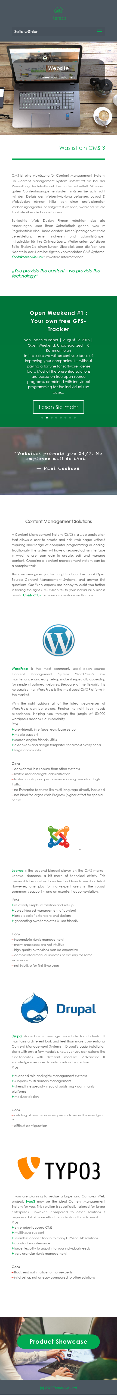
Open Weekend (41, 345)
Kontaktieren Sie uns (27, 257)
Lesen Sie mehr (58, 407)
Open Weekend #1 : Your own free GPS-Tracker (59, 321)
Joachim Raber (45, 340)
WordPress (20, 668)
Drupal (17, 1036)
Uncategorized (70, 345)
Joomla (17, 870)
